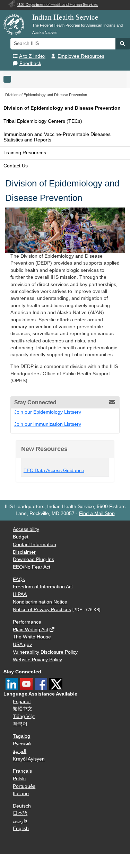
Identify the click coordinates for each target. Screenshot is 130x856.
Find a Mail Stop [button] (97, 513)
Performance (27, 622)
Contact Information (34, 544)
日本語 (20, 813)
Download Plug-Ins (33, 559)
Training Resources (24, 152)
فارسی (20, 820)
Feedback (30, 63)
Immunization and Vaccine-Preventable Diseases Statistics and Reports (57, 137)
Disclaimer (24, 552)
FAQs (19, 579)
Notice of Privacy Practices (42, 609)
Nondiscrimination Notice (40, 602)
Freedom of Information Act (43, 586)
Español (22, 701)
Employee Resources (81, 56)
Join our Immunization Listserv (47, 424)
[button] (122, 43)
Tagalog (21, 736)
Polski (19, 778)
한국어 (20, 724)
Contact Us (15, 165)
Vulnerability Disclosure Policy (45, 652)
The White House (32, 636)
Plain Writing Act (30, 629)
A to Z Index (32, 56)
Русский (22, 743)
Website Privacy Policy (37, 659)
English (21, 828)
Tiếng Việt (24, 716)
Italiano (21, 793)
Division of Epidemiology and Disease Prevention (62, 108)
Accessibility (26, 529)
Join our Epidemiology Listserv (47, 412)
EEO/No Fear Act (31, 567)
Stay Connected (22, 671)
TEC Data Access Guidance (54, 470)
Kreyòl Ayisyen (29, 759)
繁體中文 (22, 708)
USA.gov (22, 644)
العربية (19, 751)
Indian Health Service (65, 17)
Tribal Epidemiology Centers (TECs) (42, 121)
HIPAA (20, 594)
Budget (20, 537)
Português (24, 786)
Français (22, 771)
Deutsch (22, 806)
